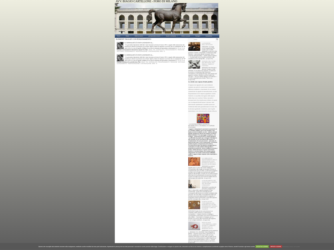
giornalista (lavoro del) (130, 62)
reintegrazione (141, 51)
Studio (127, 36)
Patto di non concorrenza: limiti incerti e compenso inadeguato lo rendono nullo (209, 225)
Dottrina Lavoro (139, 36)
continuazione (153, 51)
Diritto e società (186, 36)
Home (118, 36)
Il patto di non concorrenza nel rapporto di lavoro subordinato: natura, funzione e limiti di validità (209, 205)
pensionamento (171, 50)
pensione (181, 50)
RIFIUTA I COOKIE (276, 246)
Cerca (217, 40)
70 (164, 51)
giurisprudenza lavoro (154, 36)
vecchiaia (120, 51)
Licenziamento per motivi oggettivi (133, 50)
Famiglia (197, 36)
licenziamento (129, 51)
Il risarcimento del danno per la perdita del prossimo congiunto (209, 183)
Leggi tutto (181, 48)
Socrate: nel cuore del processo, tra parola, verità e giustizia (209, 63)
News (150, 50)
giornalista (160, 50)
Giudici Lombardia (171, 36)
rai (154, 50)
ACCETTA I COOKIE (262, 246)
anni (161, 51)
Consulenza (209, 36)
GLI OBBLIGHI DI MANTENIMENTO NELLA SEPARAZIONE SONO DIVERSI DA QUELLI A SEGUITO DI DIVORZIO (209, 161)
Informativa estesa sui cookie (291, 246)
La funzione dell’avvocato (207, 44)
